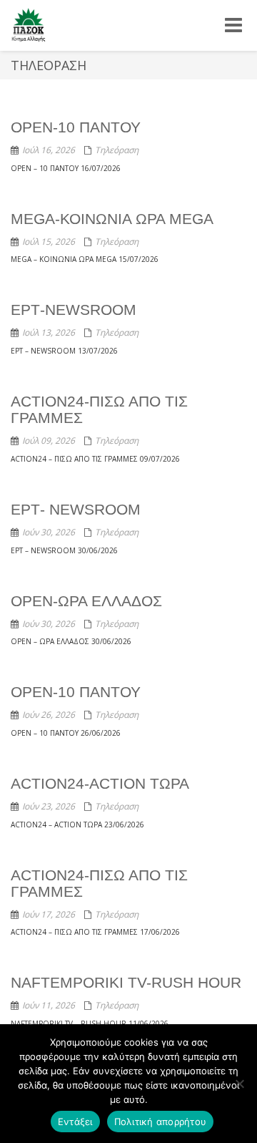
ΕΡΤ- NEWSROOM (76, 509)
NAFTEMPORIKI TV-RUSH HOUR (126, 982)
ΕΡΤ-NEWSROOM (73, 309)
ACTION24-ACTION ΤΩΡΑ (100, 783)
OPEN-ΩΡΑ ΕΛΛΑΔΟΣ (86, 601)
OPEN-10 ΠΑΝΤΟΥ (76, 127)
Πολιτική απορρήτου (160, 1121)
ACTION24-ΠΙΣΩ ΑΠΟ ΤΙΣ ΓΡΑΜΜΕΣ (99, 883)
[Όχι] (239, 1083)
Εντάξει (75, 1121)
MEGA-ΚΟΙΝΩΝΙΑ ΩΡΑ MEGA (112, 218)
